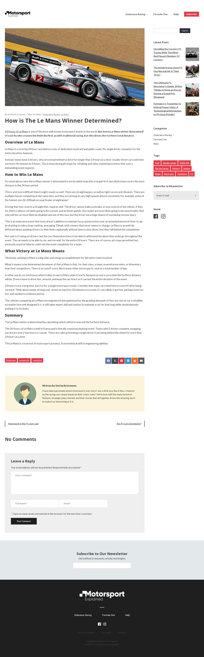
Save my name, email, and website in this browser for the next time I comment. (52, 513)
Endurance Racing (135, 14)
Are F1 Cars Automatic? (129, 423)
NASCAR (184, 162)
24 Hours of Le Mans (16, 131)
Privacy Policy (106, 633)
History (176, 168)
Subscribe (191, 14)
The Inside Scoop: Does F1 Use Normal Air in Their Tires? (168, 71)
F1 (191, 173)
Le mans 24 (24, 360)
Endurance (11, 360)
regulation (37, 360)
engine (186, 168)
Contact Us (122, 633)
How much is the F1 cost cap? (23, 423)
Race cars (169, 173)
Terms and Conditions (86, 633)
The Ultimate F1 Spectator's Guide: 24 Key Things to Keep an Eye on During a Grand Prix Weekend (168, 89)
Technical (182, 173)
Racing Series (162, 168)
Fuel (157, 162)
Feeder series (169, 162)
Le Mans (65, 114)
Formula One (160, 14)
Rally (176, 14)
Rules (158, 173)
